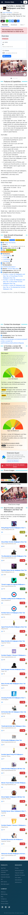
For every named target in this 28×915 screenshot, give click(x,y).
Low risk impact (11, 250)
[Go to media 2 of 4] (13, 78)
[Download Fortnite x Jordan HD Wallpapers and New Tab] (14, 53)
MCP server (4, 881)
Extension (16, 12)
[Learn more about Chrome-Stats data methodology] (20, 268)
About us (3, 891)
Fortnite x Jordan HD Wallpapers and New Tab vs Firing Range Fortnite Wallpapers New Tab (14, 276)
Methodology (4, 894)
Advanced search (19, 870)
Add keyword (18, 882)
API (2, 879)
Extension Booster (5, 877)
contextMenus (6, 259)
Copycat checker (19, 872)
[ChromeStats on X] (9, 907)
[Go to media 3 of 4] (15, 78)
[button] (2, 2)
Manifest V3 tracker (20, 875)
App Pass (3, 868)
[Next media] (25, 68)
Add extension (18, 879)
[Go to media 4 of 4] (17, 78)
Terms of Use (4, 901)
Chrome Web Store (13, 268)
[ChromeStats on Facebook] (5, 907)
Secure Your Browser (13, 461)
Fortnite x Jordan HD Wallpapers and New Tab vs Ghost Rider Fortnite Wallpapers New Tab (14, 281)
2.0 (9, 246)
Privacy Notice (4, 903)
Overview (5, 25)
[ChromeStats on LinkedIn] (2, 907)
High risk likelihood (7, 252)
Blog (2, 896)
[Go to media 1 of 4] (11, 78)
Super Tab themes (7, 12)
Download (14, 25)
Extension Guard (5, 874)
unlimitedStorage (7, 255)
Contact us (3, 899)
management (6, 261)
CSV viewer (18, 877)
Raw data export (5, 884)
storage (5, 257)
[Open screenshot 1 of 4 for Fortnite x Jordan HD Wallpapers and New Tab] (14, 68)
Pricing (16, 868)
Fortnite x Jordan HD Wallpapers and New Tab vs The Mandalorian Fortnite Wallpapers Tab (14, 287)
